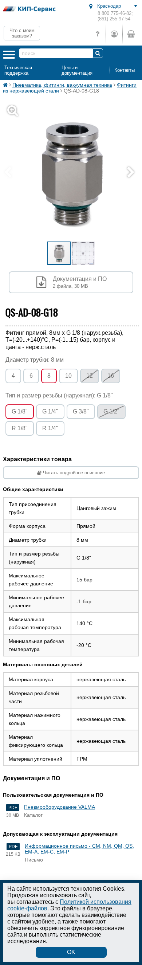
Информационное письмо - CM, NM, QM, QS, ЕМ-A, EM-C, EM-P (79, 849)
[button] (132, 173)
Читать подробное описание (73, 472)
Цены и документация (77, 70)
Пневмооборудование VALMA (59, 807)
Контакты (124, 70)
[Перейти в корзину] (130, 34)
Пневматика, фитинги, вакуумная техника (62, 85)
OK (71, 952)
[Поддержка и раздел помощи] (97, 34)
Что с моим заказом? (22, 33)
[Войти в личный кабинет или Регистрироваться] (114, 34)
